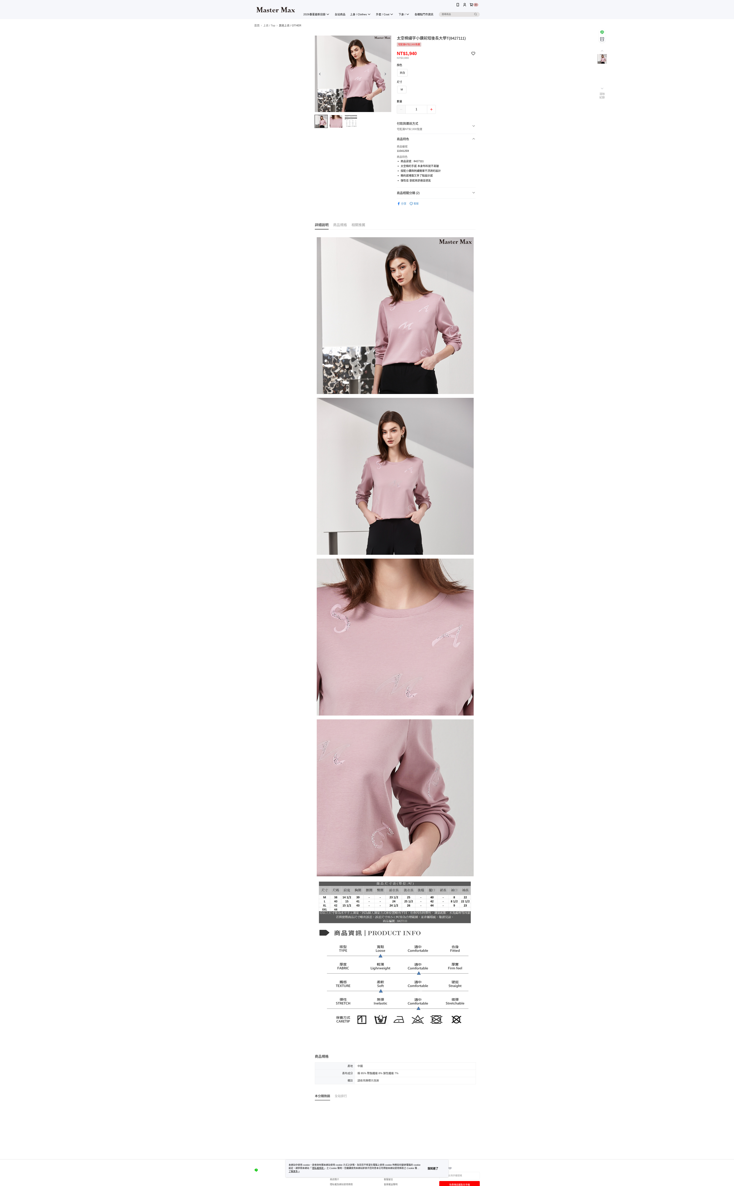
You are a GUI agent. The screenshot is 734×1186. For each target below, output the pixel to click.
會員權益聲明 (391, 1184)
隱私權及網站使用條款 (341, 1184)
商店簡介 (334, 1179)
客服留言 (388, 1179)
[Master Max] (275, 10)
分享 (403, 203)
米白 (402, 72)
